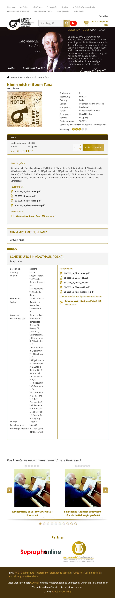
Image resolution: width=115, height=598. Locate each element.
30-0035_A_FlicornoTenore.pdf (78, 291)
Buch (67, 68)
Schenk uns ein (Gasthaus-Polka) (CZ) (83, 302)
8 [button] (68, 524)
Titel (54, 68)
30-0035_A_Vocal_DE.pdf (76, 282)
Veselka (64, 7)
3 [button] (48, 524)
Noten (12, 68)
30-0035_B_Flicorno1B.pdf (27, 200)
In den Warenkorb (93, 147)
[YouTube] (73, 23)
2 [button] (44, 524)
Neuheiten (24, 7)
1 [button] (40, 524)
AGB (17, 572)
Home (13, 77)
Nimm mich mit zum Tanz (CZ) (36, 216)
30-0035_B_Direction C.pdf (27, 191)
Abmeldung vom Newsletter (24, 576)
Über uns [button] (11, 7)
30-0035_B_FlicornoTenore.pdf (29, 205)
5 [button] (56, 524)
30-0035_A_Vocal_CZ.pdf (76, 277)
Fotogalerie (52, 7)
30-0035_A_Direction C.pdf (76, 273)
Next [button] (105, 490)
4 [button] (52, 524)
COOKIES (35, 582)
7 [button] (64, 524)
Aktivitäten (37, 7)
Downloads (79, 11)
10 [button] (75, 524)
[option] (32, 490)
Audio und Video (34, 68)
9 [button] (72, 524)
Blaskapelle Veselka (60, 572)
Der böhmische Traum (43, 11)
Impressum (42, 572)
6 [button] (60, 524)
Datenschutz (27, 572)
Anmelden (103, 16)
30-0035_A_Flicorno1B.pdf (76, 287)
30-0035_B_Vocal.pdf (25, 196)
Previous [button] (9, 490)
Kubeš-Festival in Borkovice (84, 7)
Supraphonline (63, 11)
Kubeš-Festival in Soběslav (18, 11)
